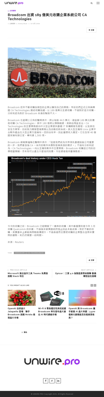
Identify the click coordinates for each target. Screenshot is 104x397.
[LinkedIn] (58, 380)
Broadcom (20, 253)
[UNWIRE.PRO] (14, 2)
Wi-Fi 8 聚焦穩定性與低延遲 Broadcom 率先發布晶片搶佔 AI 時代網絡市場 (53, 311)
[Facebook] (45, 380)
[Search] (91, 3)
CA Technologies (36, 253)
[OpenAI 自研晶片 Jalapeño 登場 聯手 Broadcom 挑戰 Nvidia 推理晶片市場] (22, 298)
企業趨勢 (13, 10)
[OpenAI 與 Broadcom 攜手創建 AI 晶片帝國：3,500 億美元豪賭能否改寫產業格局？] (83, 298)
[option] (22, 304)
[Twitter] (52, 380)
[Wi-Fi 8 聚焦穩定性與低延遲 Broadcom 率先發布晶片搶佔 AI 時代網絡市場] (52, 298)
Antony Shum (22, 23)
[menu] (98, 3)
